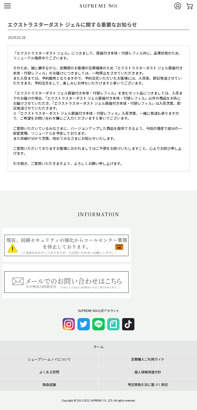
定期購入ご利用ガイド (147, 359)
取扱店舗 (49, 384)
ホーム (99, 346)
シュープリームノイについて (49, 359)
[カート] (189, 6)
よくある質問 (49, 372)
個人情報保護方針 (147, 372)
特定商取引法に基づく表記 (148, 384)
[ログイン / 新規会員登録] (177, 6)
